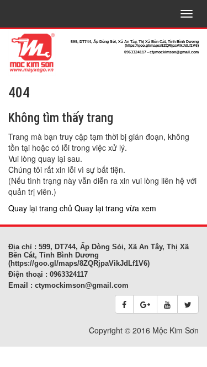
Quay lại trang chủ (40, 207)
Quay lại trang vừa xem (115, 207)
